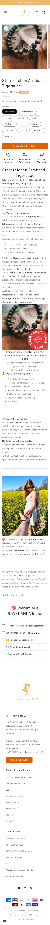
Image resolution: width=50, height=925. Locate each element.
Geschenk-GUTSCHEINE (16, 838)
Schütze (8, 136)
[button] (5, 13)
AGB (7, 790)
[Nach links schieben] (19, 75)
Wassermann (28, 111)
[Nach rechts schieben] (31, 75)
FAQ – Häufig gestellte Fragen (19, 777)
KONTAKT (10, 821)
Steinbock (9, 111)
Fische (8, 118)
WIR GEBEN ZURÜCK (14, 845)
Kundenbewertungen (15, 876)
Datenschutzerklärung (16, 796)
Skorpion (38, 130)
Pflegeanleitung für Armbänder (20, 870)
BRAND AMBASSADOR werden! (19, 851)
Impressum (11, 808)
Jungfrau (9, 130)
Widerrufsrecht (12, 802)
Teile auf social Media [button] (14, 595)
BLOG (8, 863)
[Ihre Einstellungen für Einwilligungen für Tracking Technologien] (4, 920)
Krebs (25, 125)
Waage (24, 130)
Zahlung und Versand (15, 783)
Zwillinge (9, 124)
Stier (34, 118)
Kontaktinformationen (26, 919)
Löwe (35, 124)
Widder (21, 118)
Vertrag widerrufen (19, 759)
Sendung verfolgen (14, 857)
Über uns (10, 815)
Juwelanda (21, 911)
